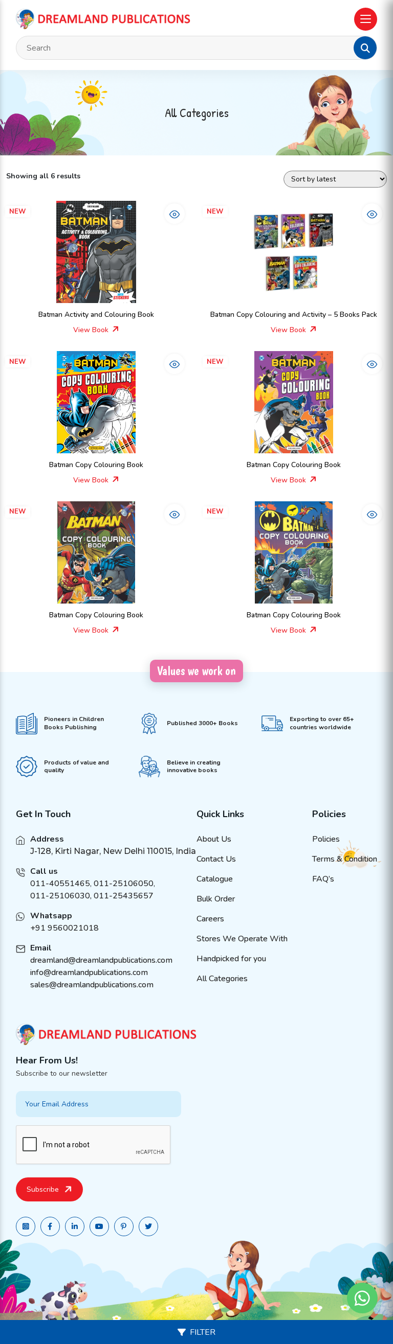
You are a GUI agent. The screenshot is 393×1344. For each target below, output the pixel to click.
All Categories (222, 978)
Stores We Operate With (242, 938)
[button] (365, 48)
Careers (210, 918)
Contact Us (216, 859)
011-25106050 (124, 883)
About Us (213, 839)
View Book (92, 330)
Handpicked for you (231, 958)
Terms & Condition (344, 859)
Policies (326, 839)
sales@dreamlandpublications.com (92, 984)
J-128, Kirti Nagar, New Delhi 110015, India (113, 851)
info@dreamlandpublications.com (89, 972)
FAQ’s (323, 879)
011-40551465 (60, 883)
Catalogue (214, 879)
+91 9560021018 (64, 928)
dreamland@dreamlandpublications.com (101, 960)
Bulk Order (215, 899)
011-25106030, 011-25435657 (92, 895)
